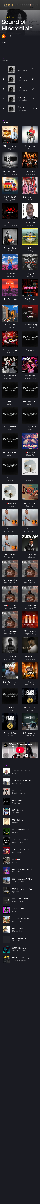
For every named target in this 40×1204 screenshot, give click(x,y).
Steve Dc (30, 455)
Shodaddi (16, 941)
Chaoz (15, 862)
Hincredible (8, 17)
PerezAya (30, 225)
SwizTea (30, 276)
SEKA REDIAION (19, 951)
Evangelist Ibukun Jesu (10, 149)
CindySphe (16, 783)
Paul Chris (16, 852)
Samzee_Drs (10, 685)
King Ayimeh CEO (10, 200)
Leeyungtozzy (30, 634)
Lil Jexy (30, 251)
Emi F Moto (17, 921)
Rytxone (15, 892)
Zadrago (15, 813)
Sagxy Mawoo (30, 174)
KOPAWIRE (30, 685)
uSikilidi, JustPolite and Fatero (10, 404)
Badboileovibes (10, 174)
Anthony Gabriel (19, 882)
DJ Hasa (15, 832)
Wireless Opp (30, 378)
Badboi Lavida (10, 531)
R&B (6, 42)
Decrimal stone (18, 793)
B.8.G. (14, 911)
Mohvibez (30, 480)
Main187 (30, 200)
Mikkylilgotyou (30, 557)
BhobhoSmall (18, 901)
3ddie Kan (30, 506)
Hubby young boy (10, 659)
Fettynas (30, 302)
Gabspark (10, 276)
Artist (14, 773)
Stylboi (15, 823)
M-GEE (30, 149)
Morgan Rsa (17, 931)
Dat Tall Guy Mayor (20, 872)
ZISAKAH (10, 353)
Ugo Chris (16, 803)
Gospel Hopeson (19, 960)
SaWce (30, 353)
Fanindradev (17, 842)
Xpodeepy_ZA (10, 378)
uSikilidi (10, 480)
